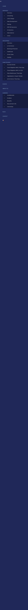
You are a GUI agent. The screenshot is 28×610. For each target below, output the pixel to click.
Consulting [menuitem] (10, 15)
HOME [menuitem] (4, 6)
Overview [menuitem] (9, 12)
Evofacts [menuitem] (9, 98)
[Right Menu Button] (1, 1)
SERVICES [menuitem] (5, 10)
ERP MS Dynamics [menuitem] (12, 27)
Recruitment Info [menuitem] (11, 103)
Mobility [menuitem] (9, 57)
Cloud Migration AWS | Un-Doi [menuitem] (15, 70)
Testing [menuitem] (9, 24)
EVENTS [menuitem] (5, 84)
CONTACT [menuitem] (5, 116)
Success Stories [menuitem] (11, 64)
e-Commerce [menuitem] (10, 46)
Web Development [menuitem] (12, 21)
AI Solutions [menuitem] (10, 30)
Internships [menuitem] (10, 106)
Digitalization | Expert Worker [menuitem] (14, 76)
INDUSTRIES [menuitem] (6, 40)
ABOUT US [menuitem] (5, 88)
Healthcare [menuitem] (10, 51)
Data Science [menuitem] (10, 32)
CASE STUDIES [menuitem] (6, 62)
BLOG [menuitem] (4, 111)
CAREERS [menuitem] (5, 93)
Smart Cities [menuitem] (10, 54)
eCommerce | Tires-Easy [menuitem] (13, 79)
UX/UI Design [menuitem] (10, 18)
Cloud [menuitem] (8, 35)
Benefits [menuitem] (9, 101)
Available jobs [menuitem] (10, 95)
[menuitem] (3, 120)
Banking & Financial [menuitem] (12, 48)
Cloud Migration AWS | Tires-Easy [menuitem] (15, 67)
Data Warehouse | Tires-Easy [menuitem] (14, 73)
